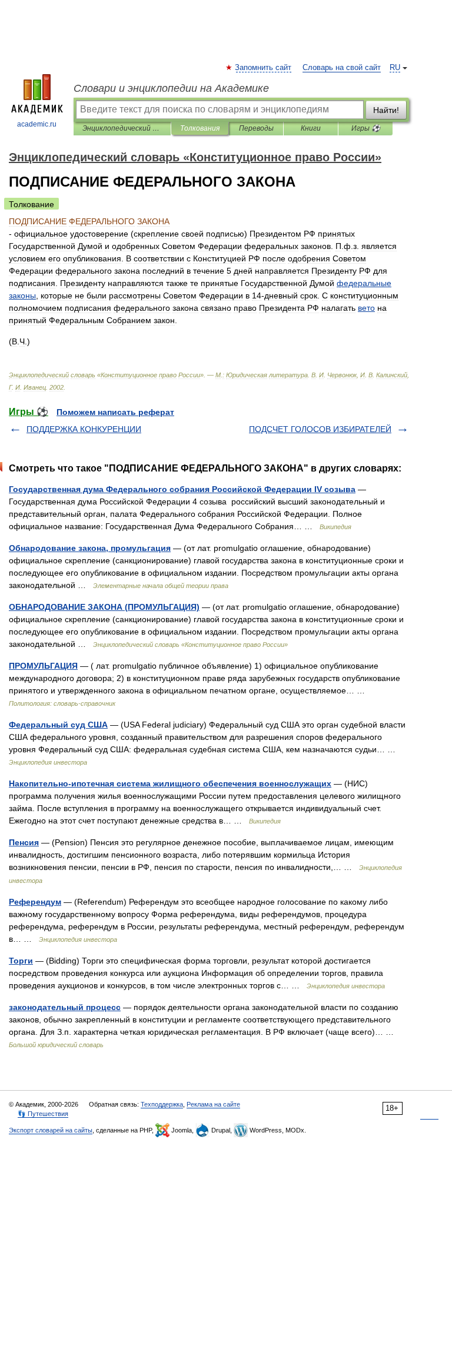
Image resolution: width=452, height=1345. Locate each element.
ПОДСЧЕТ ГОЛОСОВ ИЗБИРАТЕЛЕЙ (320, 429)
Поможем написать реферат (115, 412)
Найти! (386, 110)
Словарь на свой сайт (342, 68)
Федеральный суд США (58, 724)
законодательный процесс (65, 1007)
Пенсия (24, 842)
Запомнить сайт (263, 68)
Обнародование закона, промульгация (90, 548)
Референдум (35, 901)
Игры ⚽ (365, 128)
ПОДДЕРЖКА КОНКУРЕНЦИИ (83, 429)
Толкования (200, 128)
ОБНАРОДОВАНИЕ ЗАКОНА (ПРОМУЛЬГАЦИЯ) (104, 607)
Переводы (256, 128)
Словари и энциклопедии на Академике (171, 88)
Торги (21, 960)
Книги (311, 128)
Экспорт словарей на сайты (50, 1130)
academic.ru (36, 124)
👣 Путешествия (43, 1113)
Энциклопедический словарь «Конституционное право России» (122, 128)
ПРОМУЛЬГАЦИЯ (43, 665)
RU (395, 68)
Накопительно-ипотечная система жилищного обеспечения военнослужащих (170, 783)
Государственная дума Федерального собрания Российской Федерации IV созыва (182, 489)
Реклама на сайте (213, 1104)
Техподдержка (162, 1104)
